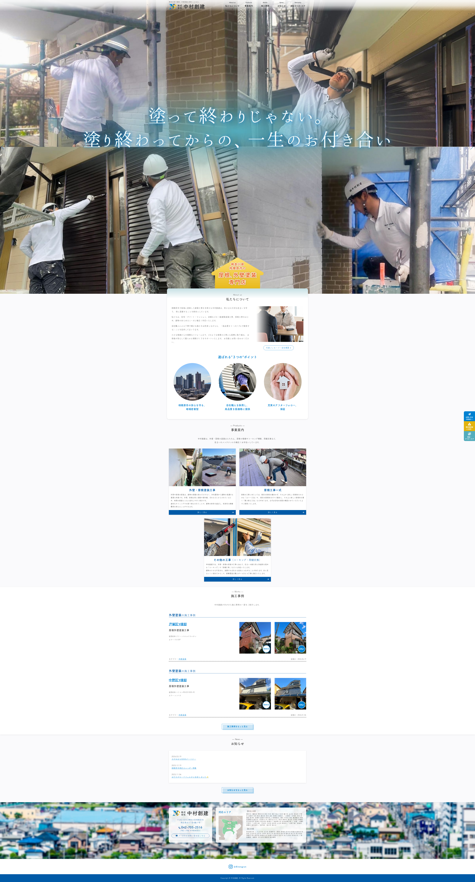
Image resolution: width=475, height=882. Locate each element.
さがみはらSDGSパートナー (184, 759)
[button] (468, 13)
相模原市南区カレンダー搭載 (184, 768)
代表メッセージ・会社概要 (278, 348)
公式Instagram (240, 867)
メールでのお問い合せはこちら (191, 836)
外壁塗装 (182, 659)
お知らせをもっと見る (237, 790)
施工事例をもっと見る (237, 726)
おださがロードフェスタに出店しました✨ (190, 777)
